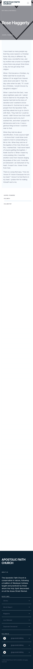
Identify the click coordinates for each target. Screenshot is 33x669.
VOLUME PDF (8, 204)
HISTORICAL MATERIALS (9, 10)
